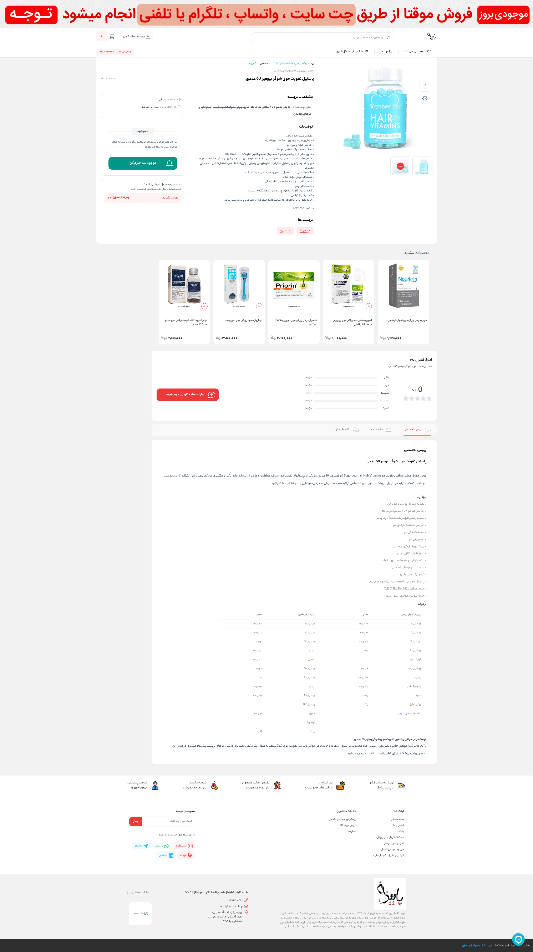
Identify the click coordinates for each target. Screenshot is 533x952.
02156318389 (118, 198)
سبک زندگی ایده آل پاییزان (350, 52)
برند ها (384, 52)
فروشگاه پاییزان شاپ (398, 753)
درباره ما (352, 831)
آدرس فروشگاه (348, 825)
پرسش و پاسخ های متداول (342, 819)
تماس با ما (398, 825)
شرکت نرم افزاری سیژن (474, 945)
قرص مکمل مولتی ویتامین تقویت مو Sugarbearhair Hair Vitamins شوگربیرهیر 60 (375, 476)
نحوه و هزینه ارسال (394, 843)
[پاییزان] (431, 36)
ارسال (135, 821)
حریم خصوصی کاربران (392, 849)
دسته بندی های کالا (415, 52)
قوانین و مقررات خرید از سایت (388, 855)
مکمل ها (253, 63)
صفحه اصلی (397, 819)
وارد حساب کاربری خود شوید (184, 394)
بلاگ (401, 831)
